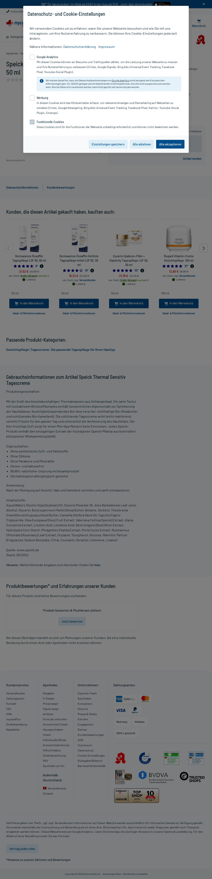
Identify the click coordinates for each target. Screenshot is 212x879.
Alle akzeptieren (170, 144)
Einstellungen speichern (108, 144)
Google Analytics (120, 80)
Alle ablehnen (142, 144)
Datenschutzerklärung (79, 47)
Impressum (106, 47)
